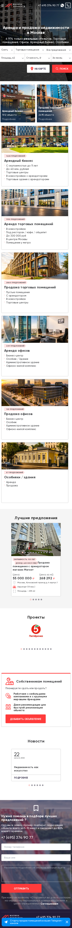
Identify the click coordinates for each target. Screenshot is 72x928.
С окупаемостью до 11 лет (22, 165)
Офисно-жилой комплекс (21, 365)
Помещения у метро (18, 242)
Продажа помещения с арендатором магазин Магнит (31, 566)
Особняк (11, 422)
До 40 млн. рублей (17, 169)
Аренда (11, 482)
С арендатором (16, 295)
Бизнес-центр (14, 355)
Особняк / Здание (17, 358)
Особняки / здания (19, 477)
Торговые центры (17, 172)
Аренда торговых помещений (28, 224)
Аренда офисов (17, 351)
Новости (36, 741)
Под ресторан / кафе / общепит (26, 232)
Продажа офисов (18, 414)
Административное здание (22, 362)
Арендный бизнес (18, 161)
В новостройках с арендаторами (26, 175)
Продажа (12, 485)
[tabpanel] (36, 539)
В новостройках (16, 228)
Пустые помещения (18, 292)
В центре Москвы (16, 239)
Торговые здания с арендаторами (27, 179)
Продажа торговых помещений (30, 287)
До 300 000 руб (16, 235)
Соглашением (49, 903)
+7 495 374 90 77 (48, 5)
